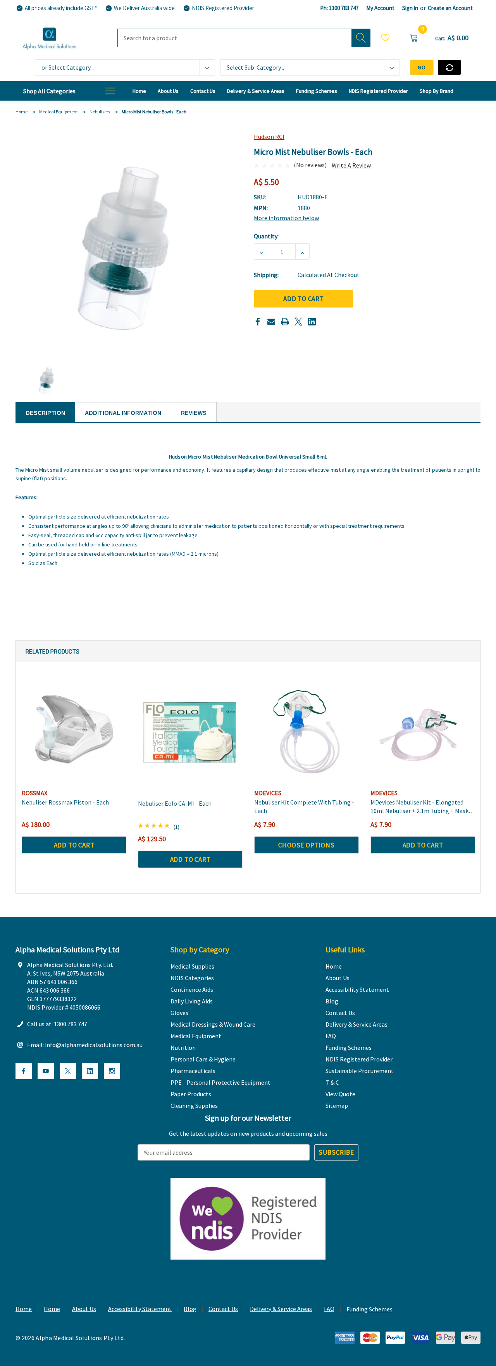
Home (24, 1309)
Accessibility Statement (140, 1309)
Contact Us (223, 1309)
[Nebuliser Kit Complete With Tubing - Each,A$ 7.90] (306, 732)
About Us (84, 1309)
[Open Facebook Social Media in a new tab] (24, 1071)
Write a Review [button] (351, 165)
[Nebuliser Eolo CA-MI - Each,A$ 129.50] (190, 732)
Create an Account (450, 8)
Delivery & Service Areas (281, 1309)
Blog (190, 1309)
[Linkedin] (312, 321)
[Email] (271, 321)
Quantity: (266, 236)
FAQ (329, 1309)
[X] (298, 321)
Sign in (410, 8)
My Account (380, 8)
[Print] (285, 321)
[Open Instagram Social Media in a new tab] (112, 1071)
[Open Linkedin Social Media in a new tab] (90, 1071)
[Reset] (449, 67)
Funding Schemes (369, 1309)
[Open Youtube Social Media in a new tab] (46, 1071)
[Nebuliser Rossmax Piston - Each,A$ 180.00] (74, 732)
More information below (286, 218)
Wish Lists (385, 39)
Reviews (194, 413)
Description (45, 413)
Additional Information (123, 413)
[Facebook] (258, 321)
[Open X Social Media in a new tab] (68, 1071)
